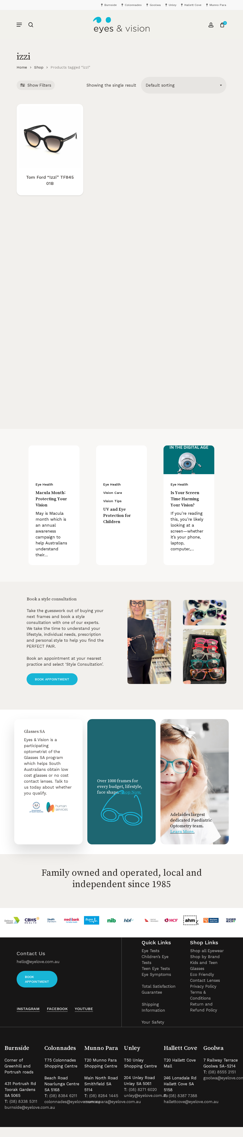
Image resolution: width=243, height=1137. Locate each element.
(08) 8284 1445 (103, 1095)
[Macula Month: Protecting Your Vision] (53, 459)
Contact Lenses (205, 980)
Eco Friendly (202, 974)
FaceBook (57, 1008)
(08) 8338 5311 (23, 1101)
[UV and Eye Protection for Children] (121, 459)
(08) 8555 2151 (222, 1072)
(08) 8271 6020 (143, 1089)
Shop (38, 67)
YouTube (84, 1008)
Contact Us (31, 953)
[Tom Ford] (50, 137)
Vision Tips (112, 501)
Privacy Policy (203, 986)
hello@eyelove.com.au (38, 961)
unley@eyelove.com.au (146, 1095)
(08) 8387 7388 (183, 1095)
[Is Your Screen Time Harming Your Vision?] (189, 459)
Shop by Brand (205, 956)
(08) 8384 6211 (63, 1095)
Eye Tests (150, 950)
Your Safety (153, 1022)
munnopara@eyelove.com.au (112, 1101)
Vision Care (112, 493)
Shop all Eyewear (207, 950)
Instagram (28, 1008)
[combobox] (183, 85)
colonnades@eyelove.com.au (72, 1101)
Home (22, 67)
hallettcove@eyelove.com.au (191, 1101)
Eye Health (44, 484)
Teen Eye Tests (156, 968)
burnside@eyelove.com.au (30, 1107)
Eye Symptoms (156, 974)
